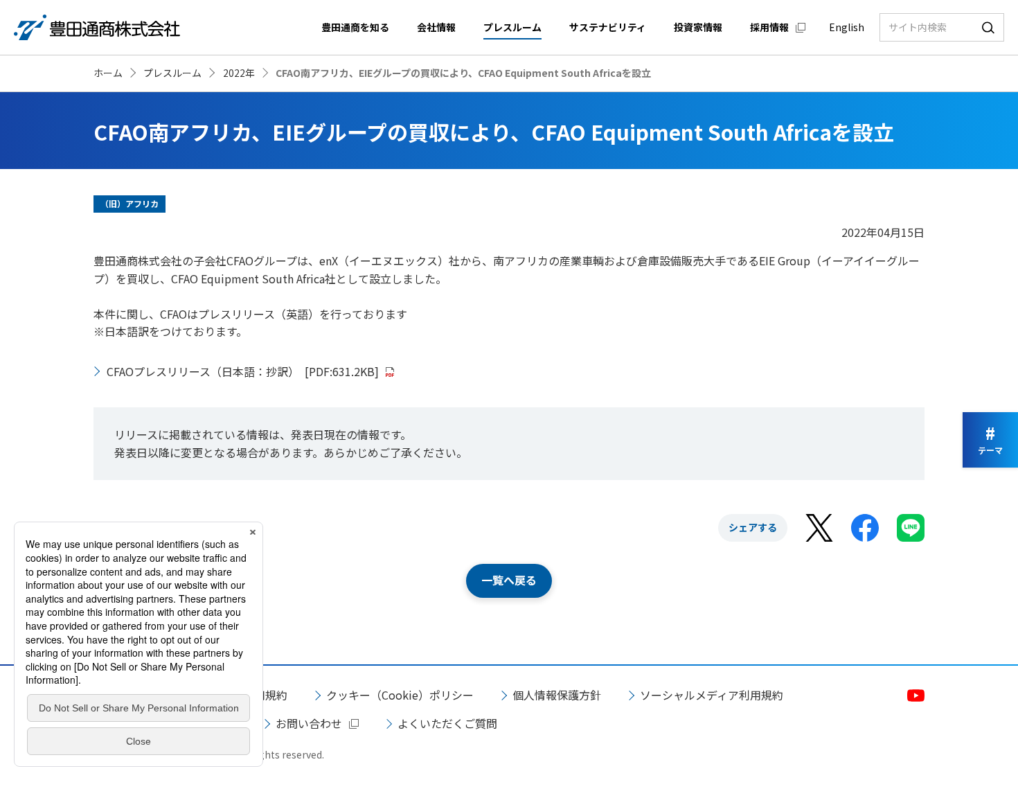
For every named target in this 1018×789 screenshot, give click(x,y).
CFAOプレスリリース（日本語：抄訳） (243, 371)
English (846, 27)
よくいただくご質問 (447, 723)
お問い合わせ (309, 723)
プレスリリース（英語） (258, 313)
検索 (988, 27)
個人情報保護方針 (556, 694)
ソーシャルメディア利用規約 (711, 694)
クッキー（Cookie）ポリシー (400, 694)
